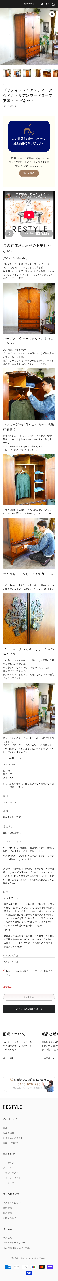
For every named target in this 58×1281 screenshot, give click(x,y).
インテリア (8, 1162)
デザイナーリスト (12, 1177)
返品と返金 (8, 1132)
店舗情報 (7, 1207)
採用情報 (7, 1212)
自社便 (7, 930)
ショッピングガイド (13, 1137)
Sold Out (29, 997)
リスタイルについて (13, 1202)
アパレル (7, 1167)
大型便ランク (11, 898)
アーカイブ (8, 1183)
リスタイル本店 (11, 961)
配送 (5, 1127)
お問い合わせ (47, 783)
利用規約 (7, 1237)
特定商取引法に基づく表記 (16, 1247)
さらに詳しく (9, 1058)
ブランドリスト (11, 1172)
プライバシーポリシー (14, 1242)
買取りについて (11, 1143)
